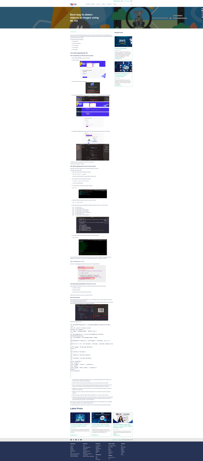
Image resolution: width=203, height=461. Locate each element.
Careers (114, 4)
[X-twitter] (73, 439)
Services (98, 4)
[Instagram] (78, 439)
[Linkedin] (71, 439)
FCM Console (78, 58)
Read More (117, 58)
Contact (123, 443)
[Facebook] (76, 439)
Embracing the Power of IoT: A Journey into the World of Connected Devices (122, 75)
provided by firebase (107, 404)
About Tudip (88, 4)
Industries (92, 4)
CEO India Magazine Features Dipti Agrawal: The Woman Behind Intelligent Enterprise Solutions (123, 426)
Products (103, 4)
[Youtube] (81, 439)
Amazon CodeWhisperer (121, 48)
